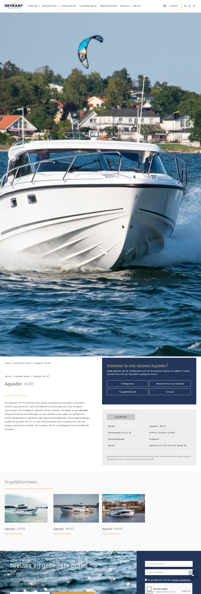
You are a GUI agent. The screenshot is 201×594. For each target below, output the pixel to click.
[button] (34, 6)
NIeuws (137, 6)
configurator (68, 6)
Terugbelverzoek (127, 391)
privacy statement (181, 579)
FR (194, 6)
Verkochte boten (23, 363)
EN (185, 6)
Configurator (127, 383)
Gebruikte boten (108, 6)
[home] (14, 4)
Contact (173, 6)
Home (8, 363)
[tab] (121, 417)
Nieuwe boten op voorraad (170, 383)
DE (189, 6)
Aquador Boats (22, 376)
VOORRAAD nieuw (88, 6)
